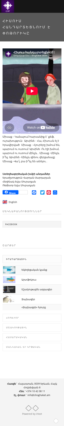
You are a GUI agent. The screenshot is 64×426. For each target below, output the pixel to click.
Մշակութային (16, 327)
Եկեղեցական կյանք (34, 269)
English (13, 202)
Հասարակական (16, 337)
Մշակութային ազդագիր (37, 289)
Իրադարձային (16, 259)
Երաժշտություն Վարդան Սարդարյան (27, 177)
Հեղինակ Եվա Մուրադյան (19, 181)
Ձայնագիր (28, 299)
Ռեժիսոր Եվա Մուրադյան (19, 185)
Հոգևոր (12, 317)
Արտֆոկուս (29, 279)
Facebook (11, 224)
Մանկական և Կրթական (23, 347)
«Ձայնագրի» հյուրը (34, 307)
